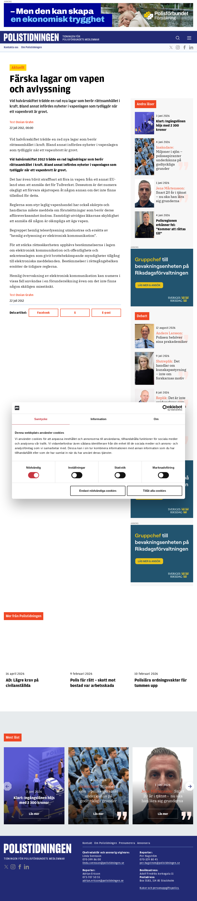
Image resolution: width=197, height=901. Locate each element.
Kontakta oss (11, 47)
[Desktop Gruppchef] (162, 277)
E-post (106, 312)
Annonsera (143, 843)
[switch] (76, 475)
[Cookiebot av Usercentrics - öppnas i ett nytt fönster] (165, 408)
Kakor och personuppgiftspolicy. (159, 888)
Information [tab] (98, 419)
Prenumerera (127, 843)
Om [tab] (156, 419)
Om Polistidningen (31, 47)
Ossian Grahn (24, 122)
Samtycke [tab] (41, 419)
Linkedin (191, 47)
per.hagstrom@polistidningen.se (160, 862)
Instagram (178, 47)
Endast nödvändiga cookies (97, 490)
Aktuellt (18, 67)
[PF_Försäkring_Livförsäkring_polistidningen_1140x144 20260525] (98, 15)
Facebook (184, 47)
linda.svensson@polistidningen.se (103, 862)
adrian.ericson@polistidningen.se (103, 880)
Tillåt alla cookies (154, 490)
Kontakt (88, 843)
